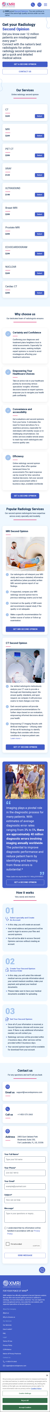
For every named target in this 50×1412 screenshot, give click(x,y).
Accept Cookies (25, 1407)
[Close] (47, 1375)
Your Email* (9, 1181)
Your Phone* (10, 1168)
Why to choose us (9, 1317)
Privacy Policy (7, 1345)
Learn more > (15, 738)
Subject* (8, 1195)
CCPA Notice (7, 1349)
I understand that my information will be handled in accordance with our (24, 1231)
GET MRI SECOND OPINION (25, 629)
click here (28, 1300)
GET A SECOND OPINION (25, 64)
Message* (9, 1208)
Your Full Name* (11, 1154)
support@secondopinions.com (16, 1366)
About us (6, 1313)
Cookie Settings (25, 1393)
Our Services (7, 1325)
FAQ (4, 1333)
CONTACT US (25, 71)
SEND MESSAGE (25, 1255)
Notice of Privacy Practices (12, 1354)
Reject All (25, 1400)
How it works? (7, 1329)
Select (39, 116)
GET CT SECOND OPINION (25, 747)
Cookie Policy (36, 1388)
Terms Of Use (7, 1341)
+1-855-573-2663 (11, 1361)
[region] (25, 1392)
